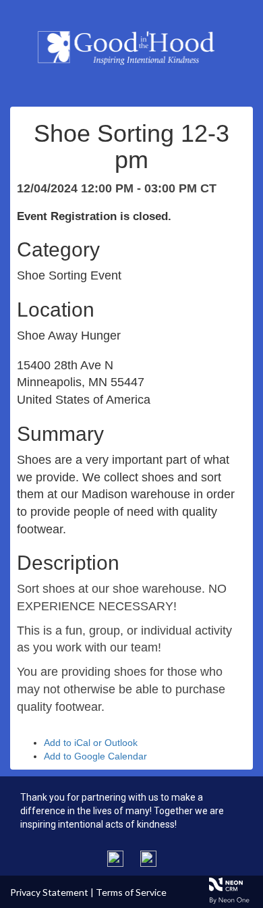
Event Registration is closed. (94, 216)
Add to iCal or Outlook (91, 742)
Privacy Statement (49, 892)
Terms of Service (131, 892)
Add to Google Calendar (95, 756)
